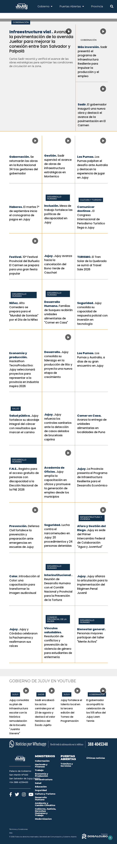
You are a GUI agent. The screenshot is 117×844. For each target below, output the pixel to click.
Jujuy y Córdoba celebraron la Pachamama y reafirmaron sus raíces (23, 637)
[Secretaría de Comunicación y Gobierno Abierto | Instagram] (24, 794)
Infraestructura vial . (31, 32)
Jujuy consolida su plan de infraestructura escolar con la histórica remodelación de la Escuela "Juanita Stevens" (19, 716)
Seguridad (41, 790)
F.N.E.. (13, 469)
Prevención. (18, 526)
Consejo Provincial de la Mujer (56, 619)
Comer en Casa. (89, 416)
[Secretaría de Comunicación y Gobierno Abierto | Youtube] (31, 794)
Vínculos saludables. (53, 630)
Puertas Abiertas (70, 6)
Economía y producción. (18, 355)
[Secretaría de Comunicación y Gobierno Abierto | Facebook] (10, 794)
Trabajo (39, 770)
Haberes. (16, 207)
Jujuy (15, 694)
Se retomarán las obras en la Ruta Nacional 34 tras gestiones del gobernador (23, 165)
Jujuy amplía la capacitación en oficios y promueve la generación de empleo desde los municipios (57, 484)
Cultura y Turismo (91, 200)
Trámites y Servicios (67, 764)
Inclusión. (51, 206)
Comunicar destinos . (85, 209)
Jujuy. (49, 256)
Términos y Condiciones (18, 829)
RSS (10, 833)
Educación (41, 786)
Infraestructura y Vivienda (91, 518)
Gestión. (50, 156)
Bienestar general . (91, 629)
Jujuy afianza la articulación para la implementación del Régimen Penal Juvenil (92, 584)
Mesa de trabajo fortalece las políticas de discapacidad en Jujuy (58, 214)
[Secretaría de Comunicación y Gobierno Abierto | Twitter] (17, 794)
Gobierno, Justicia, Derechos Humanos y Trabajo (45, 812)
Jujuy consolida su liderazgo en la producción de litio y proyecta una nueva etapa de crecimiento (58, 364)
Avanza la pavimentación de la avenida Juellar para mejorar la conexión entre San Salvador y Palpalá (41, 41)
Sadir (41, 694)
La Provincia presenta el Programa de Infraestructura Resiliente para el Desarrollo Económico (92, 477)
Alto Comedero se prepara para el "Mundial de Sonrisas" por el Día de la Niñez (23, 311)
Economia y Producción (41, 774)
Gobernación (21, 22)
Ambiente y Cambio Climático (45, 804)
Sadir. (82, 104)
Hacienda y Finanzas (41, 765)
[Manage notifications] (110, 837)
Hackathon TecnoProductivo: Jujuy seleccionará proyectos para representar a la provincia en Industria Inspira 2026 (24, 373)
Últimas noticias (95, 758)
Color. (13, 576)
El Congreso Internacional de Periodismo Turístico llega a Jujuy (91, 219)
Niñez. (14, 303)
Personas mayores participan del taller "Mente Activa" (90, 637)
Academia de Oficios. (54, 470)
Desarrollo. (52, 352)
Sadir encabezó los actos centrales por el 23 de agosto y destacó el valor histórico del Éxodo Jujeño (45, 712)
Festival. (15, 257)
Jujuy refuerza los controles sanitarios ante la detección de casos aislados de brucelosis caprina (57, 427)
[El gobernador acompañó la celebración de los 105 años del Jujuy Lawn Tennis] (97, 692)
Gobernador (97, 694)
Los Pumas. (85, 157)
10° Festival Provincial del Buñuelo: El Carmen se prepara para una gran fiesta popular (24, 265)
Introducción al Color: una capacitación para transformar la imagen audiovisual (24, 584)
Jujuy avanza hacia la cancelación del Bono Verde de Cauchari (58, 264)
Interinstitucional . (58, 575)
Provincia (97, 6)
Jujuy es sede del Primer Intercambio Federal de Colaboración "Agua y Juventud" (91, 538)
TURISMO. (84, 257)
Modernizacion (43, 818)
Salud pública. (20, 416)
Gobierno (44, 6)
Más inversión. (89, 47)
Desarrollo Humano (54, 198)
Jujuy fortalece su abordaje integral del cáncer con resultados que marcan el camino (24, 424)
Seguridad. (85, 303)
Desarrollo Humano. (52, 304)
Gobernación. (19, 157)
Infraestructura (43, 779)
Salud (15, 409)
